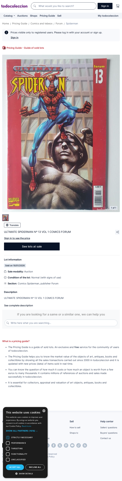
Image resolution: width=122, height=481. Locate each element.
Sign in (14, 37)
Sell (59, 15)
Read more (26, 426)
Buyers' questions (108, 433)
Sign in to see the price (17, 238)
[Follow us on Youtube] (72, 445)
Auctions (22, 15)
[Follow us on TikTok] (78, 445)
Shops (33, 15)
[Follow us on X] (60, 445)
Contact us (105, 438)
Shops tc (74, 433)
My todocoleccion (108, 15)
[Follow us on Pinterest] (66, 445)
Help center (106, 421)
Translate (14, 225)
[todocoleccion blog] (85, 445)
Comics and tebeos (41, 23)
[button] (25, 430)
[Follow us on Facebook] (53, 445)
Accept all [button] (15, 467)
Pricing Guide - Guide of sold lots (25, 47)
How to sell (75, 427)
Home (5, 23)
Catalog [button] (8, 15)
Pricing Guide (47, 15)
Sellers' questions (108, 427)
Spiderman (72, 23)
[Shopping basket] (118, 6)
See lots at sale (32, 246)
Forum (59, 23)
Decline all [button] (35, 467)
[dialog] (25, 442)
